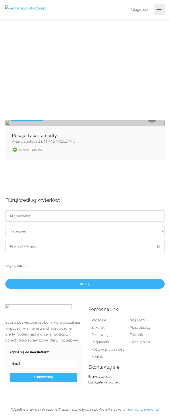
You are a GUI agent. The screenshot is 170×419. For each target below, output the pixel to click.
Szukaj (85, 284)
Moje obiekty (140, 327)
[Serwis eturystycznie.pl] (25, 8)
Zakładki (98, 327)
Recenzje (98, 320)
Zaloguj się (138, 10)
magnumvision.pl (145, 409)
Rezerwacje (100, 335)
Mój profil (137, 320)
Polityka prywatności (108, 349)
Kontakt (97, 357)
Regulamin (100, 342)
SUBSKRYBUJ (43, 377)
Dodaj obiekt (140, 342)
